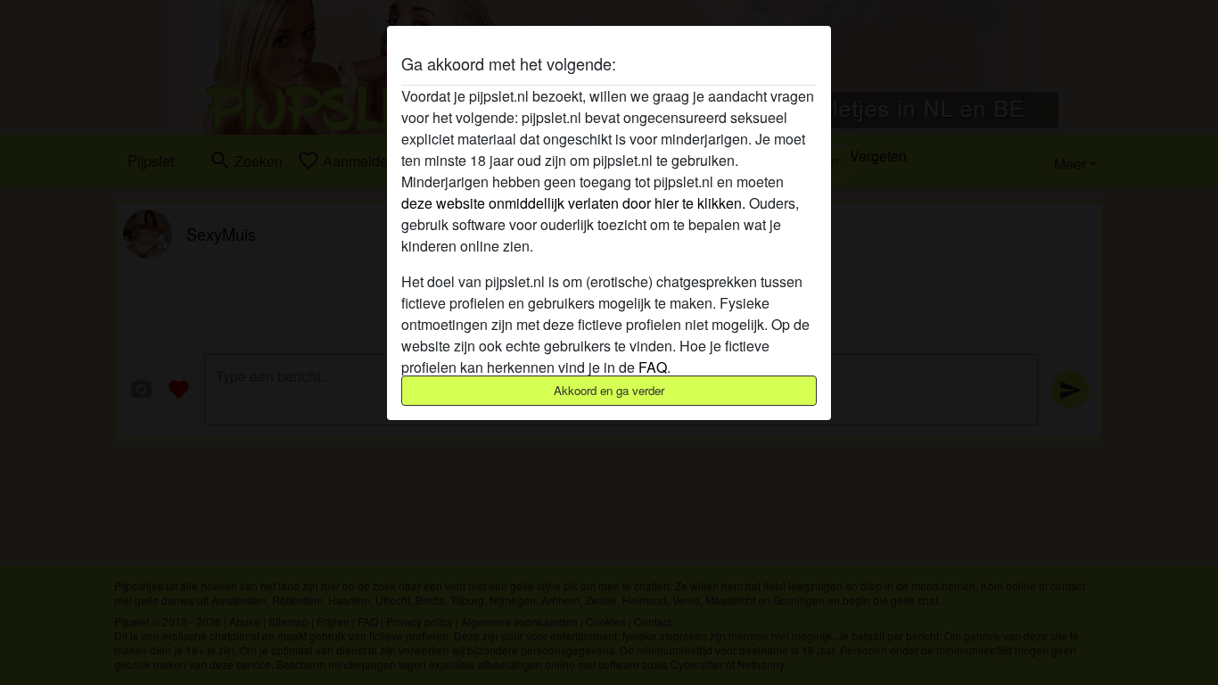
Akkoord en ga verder (609, 390)
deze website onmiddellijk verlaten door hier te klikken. (573, 203)
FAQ (652, 367)
